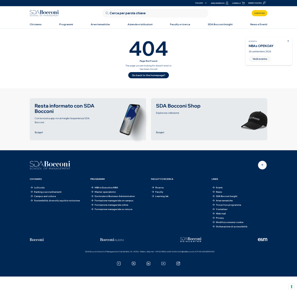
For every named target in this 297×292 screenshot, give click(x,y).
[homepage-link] (44, 13)
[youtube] (163, 263)
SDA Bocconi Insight (220, 24)
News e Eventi (258, 24)
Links (215, 179)
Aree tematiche (100, 24)
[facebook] (119, 263)
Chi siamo (36, 24)
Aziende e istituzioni (140, 24)
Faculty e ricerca (180, 24)
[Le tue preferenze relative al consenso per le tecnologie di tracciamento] (292, 287)
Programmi (66, 24)
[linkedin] (148, 263)
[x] (134, 263)
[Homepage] (50, 165)
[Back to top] (262, 165)
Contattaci (259, 13)
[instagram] (178, 263)
